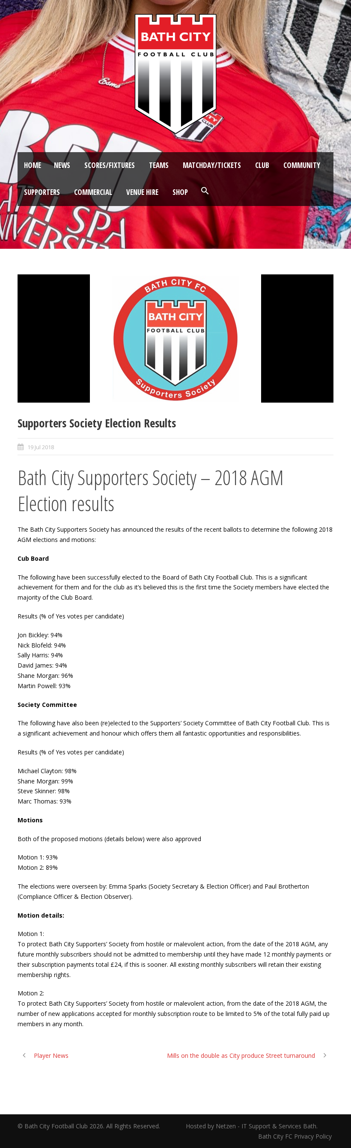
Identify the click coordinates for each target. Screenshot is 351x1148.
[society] (175, 338)
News (62, 165)
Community (301, 165)
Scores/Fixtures (109, 165)
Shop (180, 192)
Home (32, 165)
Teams (159, 165)
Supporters (42, 192)
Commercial (93, 192)
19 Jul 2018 (40, 447)
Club (262, 165)
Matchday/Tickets (212, 165)
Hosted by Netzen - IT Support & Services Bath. (252, 1126)
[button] (205, 191)
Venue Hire (142, 192)
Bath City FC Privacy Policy (295, 1136)
